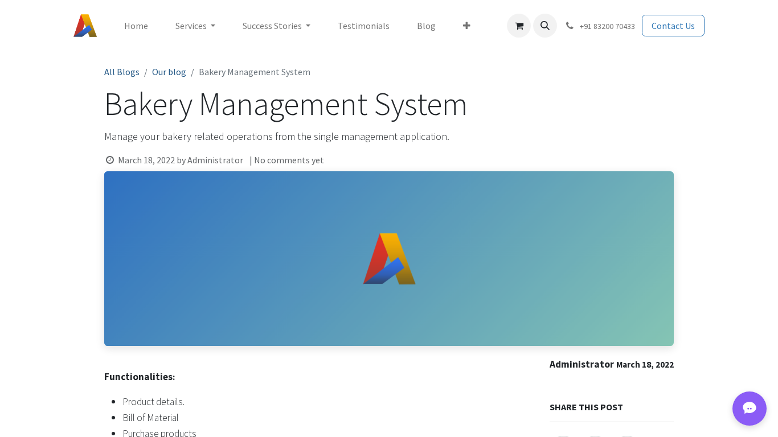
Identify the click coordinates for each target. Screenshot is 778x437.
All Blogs (122, 71)
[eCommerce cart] (519, 26)
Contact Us (673, 25)
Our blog (169, 71)
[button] (545, 26)
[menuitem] (136, 25)
